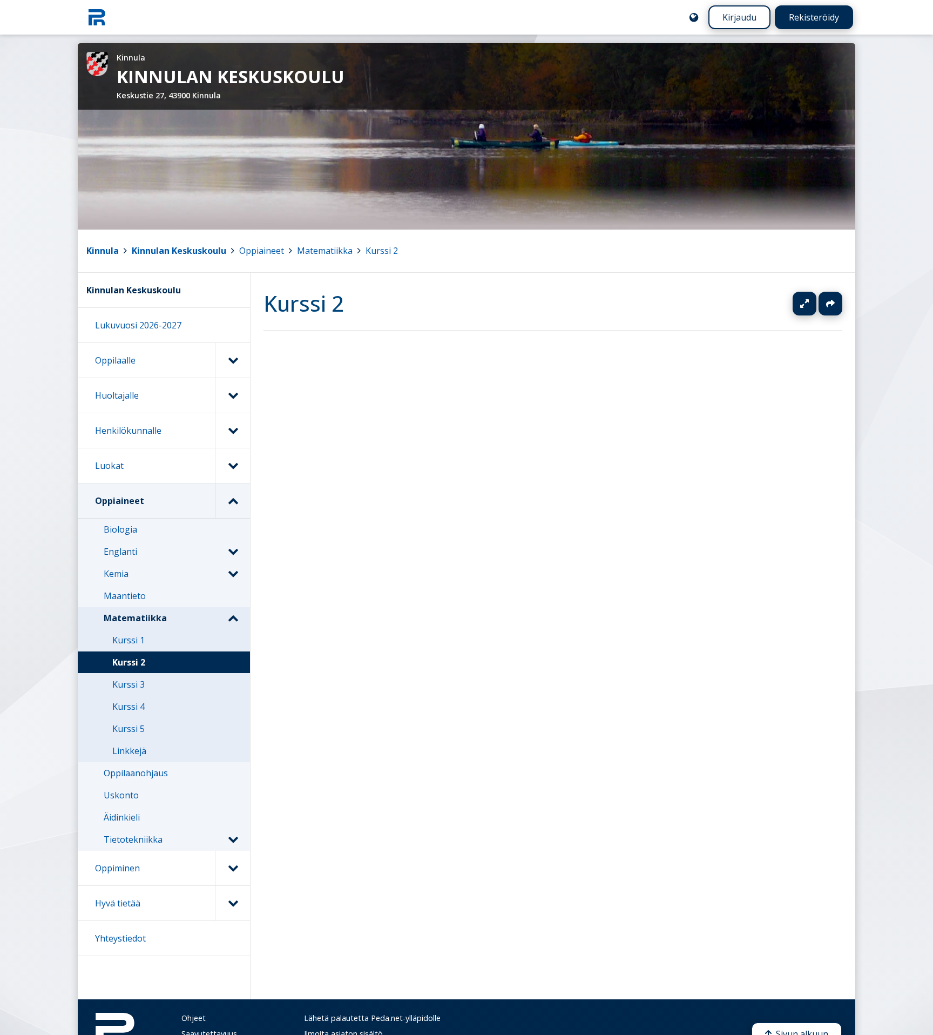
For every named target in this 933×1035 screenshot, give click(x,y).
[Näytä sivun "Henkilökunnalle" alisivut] (232, 430)
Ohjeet (193, 1018)
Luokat (109, 466)
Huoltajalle (117, 395)
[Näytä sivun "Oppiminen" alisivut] (232, 868)
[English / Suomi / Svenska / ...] (694, 17)
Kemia (116, 574)
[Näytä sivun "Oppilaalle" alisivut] (232, 360)
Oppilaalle (115, 360)
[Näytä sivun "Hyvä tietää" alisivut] (232, 903)
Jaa (830, 303)
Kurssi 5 (128, 729)
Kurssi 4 (128, 707)
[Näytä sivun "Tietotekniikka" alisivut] (232, 839)
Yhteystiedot (120, 938)
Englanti (120, 551)
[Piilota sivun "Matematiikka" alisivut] (232, 618)
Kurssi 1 (128, 640)
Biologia (120, 529)
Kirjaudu (739, 17)
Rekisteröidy (814, 17)
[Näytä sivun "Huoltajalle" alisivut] (232, 395)
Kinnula (102, 251)
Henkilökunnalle (128, 430)
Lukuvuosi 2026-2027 (138, 325)
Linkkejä (129, 751)
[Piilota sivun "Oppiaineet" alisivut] (232, 500)
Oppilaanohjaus (136, 773)
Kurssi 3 (128, 684)
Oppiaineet (261, 251)
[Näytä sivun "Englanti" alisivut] (232, 551)
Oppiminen (117, 868)
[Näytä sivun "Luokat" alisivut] (232, 465)
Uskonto (121, 795)
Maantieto (125, 596)
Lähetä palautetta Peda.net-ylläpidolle (372, 1018)
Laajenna (814, 304)
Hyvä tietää (117, 903)
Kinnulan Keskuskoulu (179, 251)
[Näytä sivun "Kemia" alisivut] (232, 573)
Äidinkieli (122, 817)
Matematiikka (325, 251)
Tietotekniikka (133, 839)
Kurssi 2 (382, 251)
